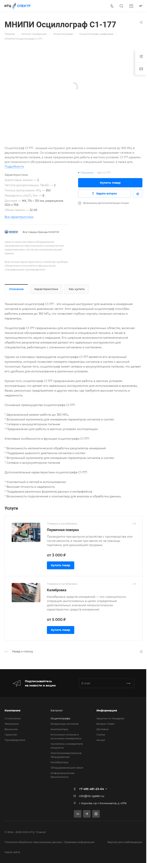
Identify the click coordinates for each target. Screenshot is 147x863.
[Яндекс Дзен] (96, 814)
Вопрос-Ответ (105, 723)
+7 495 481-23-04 (91, 789)
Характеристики (46, 289)
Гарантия (11, 734)
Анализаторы (59, 729)
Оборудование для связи (67, 767)
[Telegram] (87, 814)
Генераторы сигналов (64, 723)
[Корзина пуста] (131, 6)
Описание (16, 289)
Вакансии (11, 729)
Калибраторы (59, 762)
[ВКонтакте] (77, 814)
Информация (106, 710)
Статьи (100, 734)
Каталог (57, 710)
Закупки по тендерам (110, 718)
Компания (12, 710)
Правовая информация (79, 842)
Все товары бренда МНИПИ (41, 231)
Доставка (102, 729)
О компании (13, 718)
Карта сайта (12, 852)
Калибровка (56, 590)
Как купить (77, 289)
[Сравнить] (137, 194)
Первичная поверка (63, 530)
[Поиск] (121, 6)
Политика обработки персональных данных (33, 842)
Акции (100, 739)
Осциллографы (60, 718)
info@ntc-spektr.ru (91, 796)
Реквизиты (12, 723)
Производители (15, 739)
